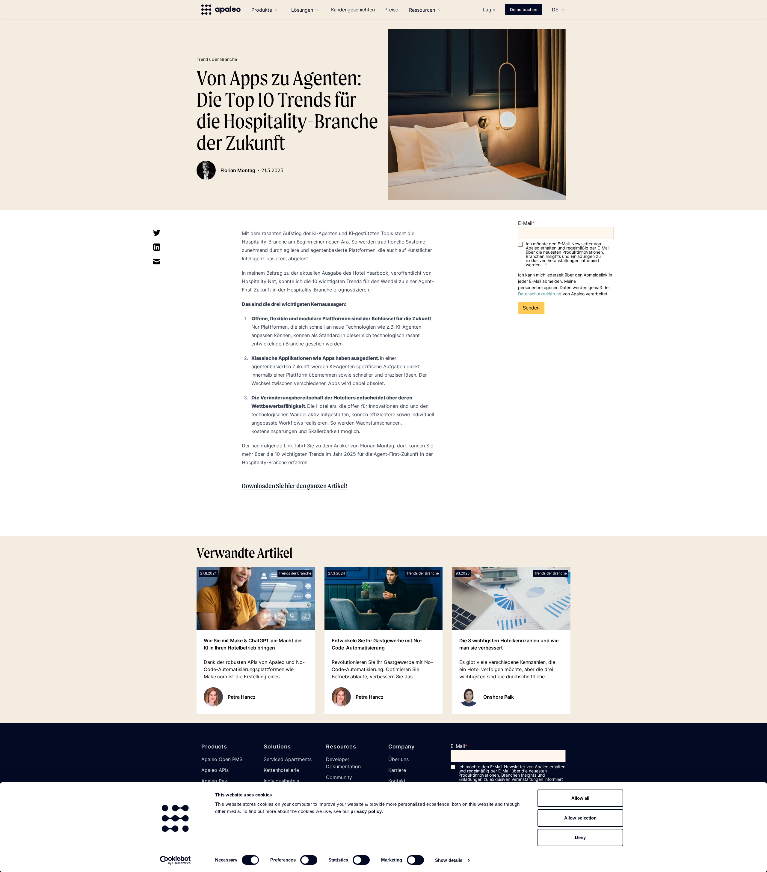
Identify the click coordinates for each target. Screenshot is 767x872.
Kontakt (397, 781)
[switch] (308, 860)
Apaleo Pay (214, 781)
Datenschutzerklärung (539, 293)
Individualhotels (281, 781)
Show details (448, 860)
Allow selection (580, 817)
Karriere (397, 770)
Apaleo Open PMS (221, 759)
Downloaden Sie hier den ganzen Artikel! (294, 486)
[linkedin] (156, 247)
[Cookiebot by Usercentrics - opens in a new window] (175, 860)
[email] (156, 261)
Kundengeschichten (353, 10)
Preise (391, 10)
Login (489, 10)
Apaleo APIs (215, 770)
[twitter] (156, 232)
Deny (580, 837)
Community (339, 777)
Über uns (398, 759)
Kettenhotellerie (281, 770)
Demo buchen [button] (523, 9)
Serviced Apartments (288, 759)
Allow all (580, 798)
